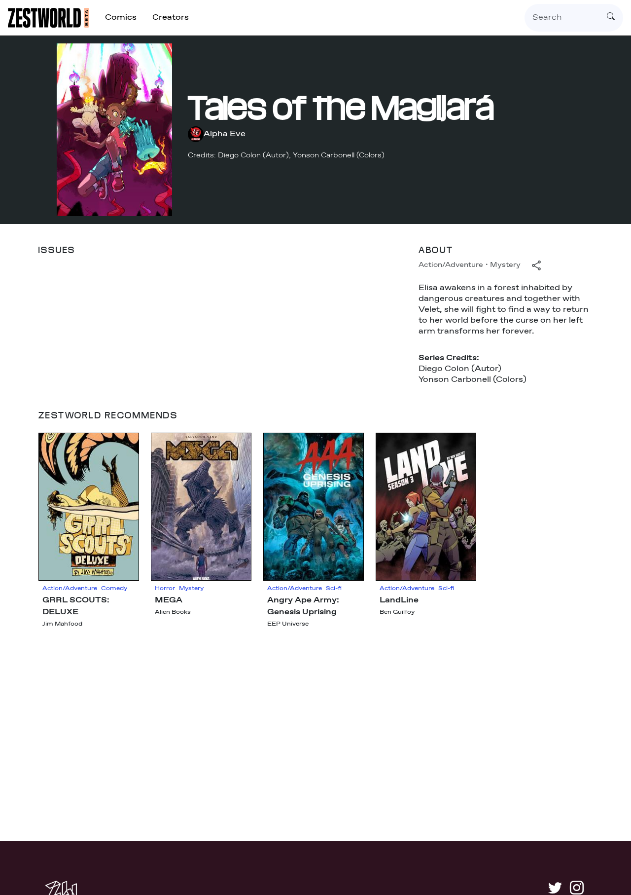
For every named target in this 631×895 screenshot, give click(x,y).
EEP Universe (288, 624)
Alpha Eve (224, 134)
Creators (170, 17)
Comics (121, 17)
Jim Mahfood (62, 624)
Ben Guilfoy (397, 612)
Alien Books (173, 612)
